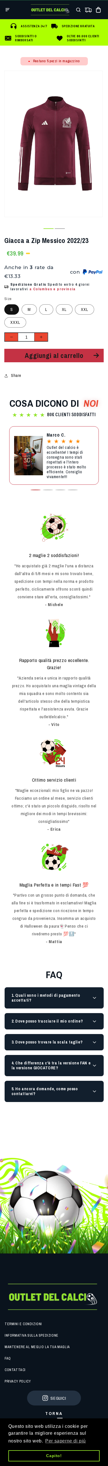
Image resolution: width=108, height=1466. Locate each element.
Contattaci (15, 1370)
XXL (84, 309)
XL (64, 309)
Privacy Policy (18, 1381)
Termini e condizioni (23, 1324)
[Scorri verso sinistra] (37, 228)
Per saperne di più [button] (65, 1440)
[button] (7, 9)
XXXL (15, 322)
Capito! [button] (54, 1455)
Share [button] (16, 375)
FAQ (8, 1358)
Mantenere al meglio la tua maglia (37, 1347)
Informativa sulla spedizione (31, 1335)
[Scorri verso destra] (71, 228)
